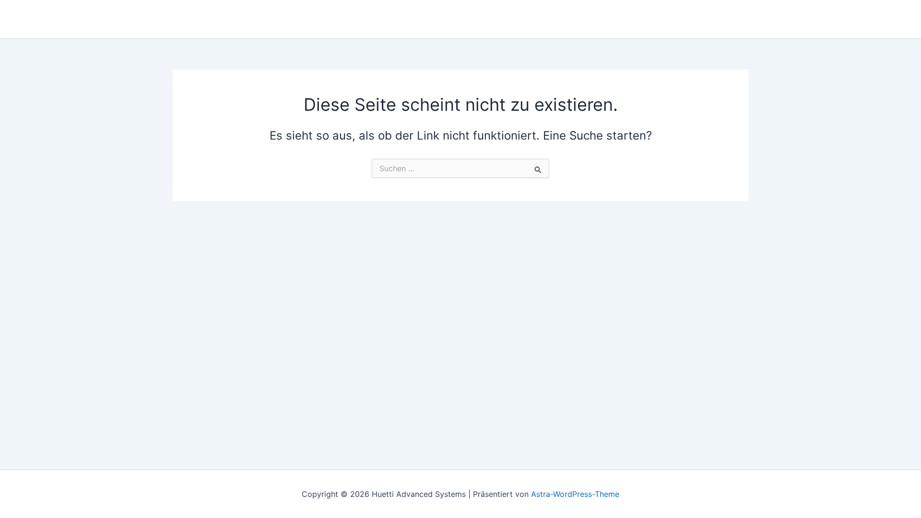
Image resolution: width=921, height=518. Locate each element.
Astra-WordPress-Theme (575, 494)
